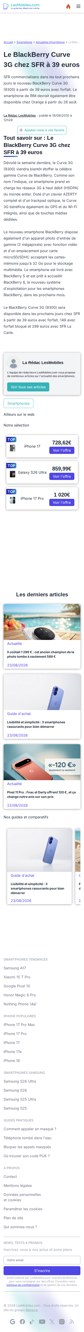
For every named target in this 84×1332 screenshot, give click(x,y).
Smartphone (24, 42)
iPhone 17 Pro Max (19, 1024)
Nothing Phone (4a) (20, 1004)
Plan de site (13, 1218)
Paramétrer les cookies (23, 1209)
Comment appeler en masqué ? (30, 1129)
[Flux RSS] (72, 1322)
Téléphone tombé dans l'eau (27, 1138)
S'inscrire (42, 1270)
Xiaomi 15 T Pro (17, 977)
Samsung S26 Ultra (20, 1081)
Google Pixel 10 (17, 986)
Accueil (8, 42)
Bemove (32, 1310)
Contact (10, 1176)
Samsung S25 (15, 1108)
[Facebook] (22, 1322)
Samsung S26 (15, 1090)
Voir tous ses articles (28, 387)
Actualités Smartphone (50, 42)
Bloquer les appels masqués (27, 1147)
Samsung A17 (15, 968)
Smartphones (18, 403)
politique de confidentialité (23, 1285)
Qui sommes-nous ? (20, 1227)
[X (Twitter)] (52, 1322)
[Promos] (68, 6)
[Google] (13, 1322)
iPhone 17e (13, 1051)
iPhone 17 (12, 1042)
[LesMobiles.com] (21, 6)
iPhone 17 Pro (15, 1033)
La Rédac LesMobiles (20, 115)
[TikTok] (32, 1322)
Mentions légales (18, 1185)
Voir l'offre (62, 450)
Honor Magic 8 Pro (20, 995)
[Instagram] (62, 1322)
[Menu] (78, 6)
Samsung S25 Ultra (20, 1099)
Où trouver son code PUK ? (27, 1156)
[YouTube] (42, 1322)
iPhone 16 (12, 1060)
